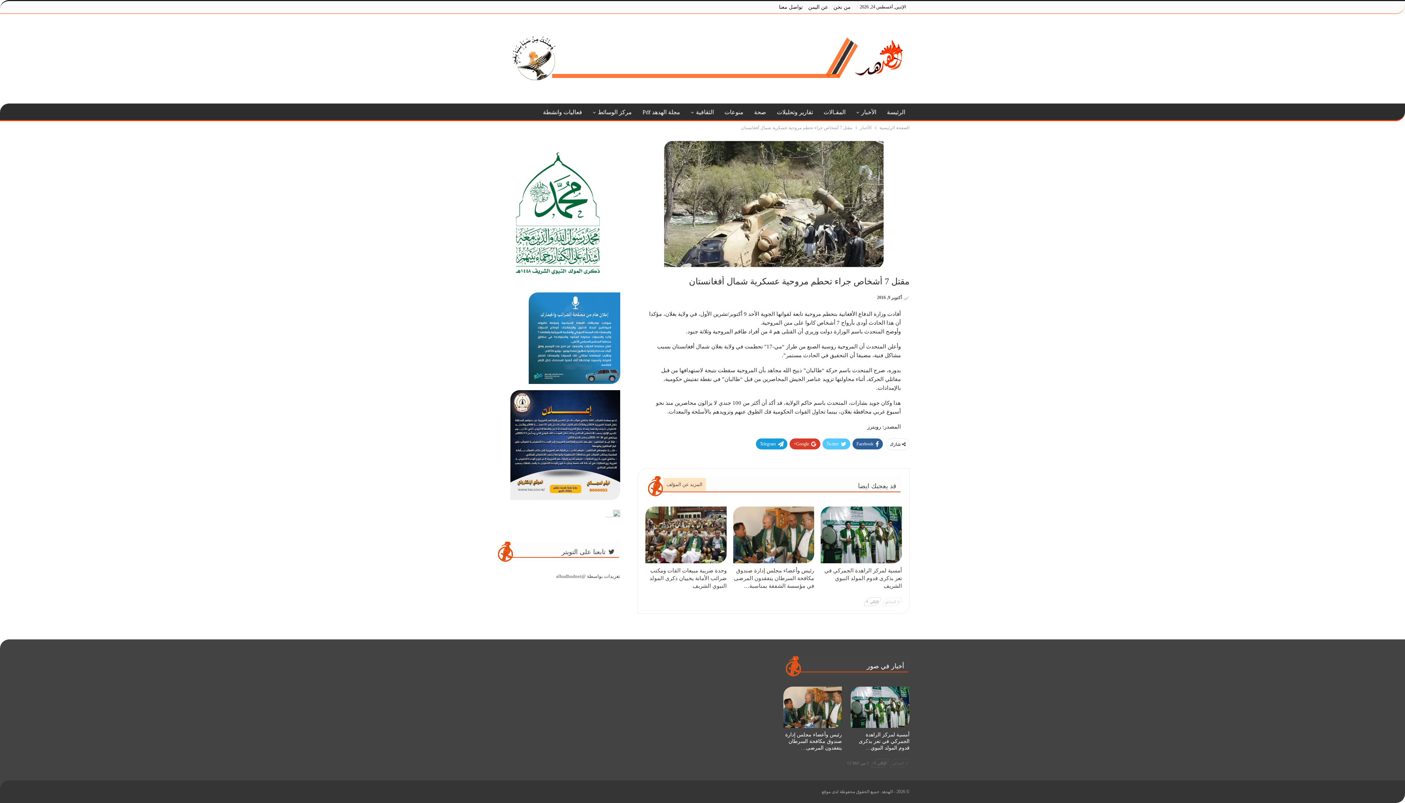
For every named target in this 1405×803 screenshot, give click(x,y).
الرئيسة (896, 112)
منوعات (733, 112)
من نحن (842, 7)
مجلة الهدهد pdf (661, 112)
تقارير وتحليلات (795, 112)
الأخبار (868, 112)
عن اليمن (818, 7)
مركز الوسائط (615, 112)
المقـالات (835, 112)
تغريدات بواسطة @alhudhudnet (588, 576)
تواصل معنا (791, 7)
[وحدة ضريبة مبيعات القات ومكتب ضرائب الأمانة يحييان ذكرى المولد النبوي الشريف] (686, 535)
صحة (760, 112)
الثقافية (705, 112)
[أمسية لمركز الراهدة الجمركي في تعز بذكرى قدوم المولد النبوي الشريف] (861, 535)
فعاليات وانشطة (562, 112)
